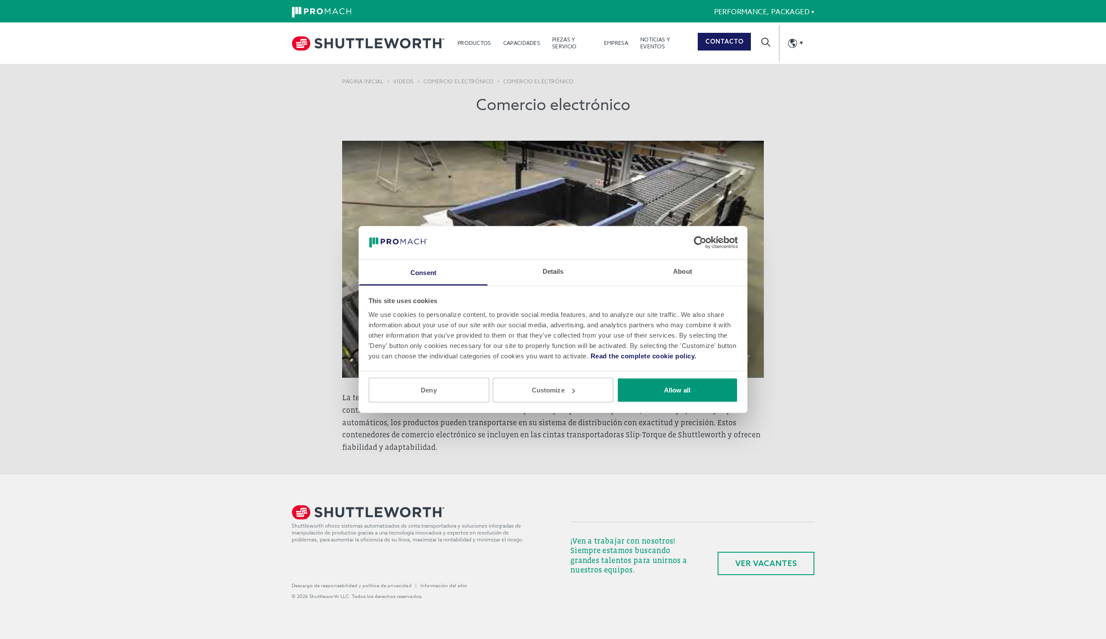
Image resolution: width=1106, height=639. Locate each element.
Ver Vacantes (766, 563)
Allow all (677, 390)
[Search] (765, 42)
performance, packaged (762, 12)
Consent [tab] (423, 272)
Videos (403, 81)
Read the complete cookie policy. (643, 355)
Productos (474, 43)
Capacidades (521, 43)
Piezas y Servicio (564, 43)
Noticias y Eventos (655, 43)
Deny (428, 390)
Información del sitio (443, 585)
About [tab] (682, 271)
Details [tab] (553, 271)
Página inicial (363, 81)
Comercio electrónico (458, 81)
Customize (548, 390)
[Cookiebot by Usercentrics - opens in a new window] (700, 242)
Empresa (616, 43)
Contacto (725, 41)
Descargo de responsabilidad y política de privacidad (352, 585)
